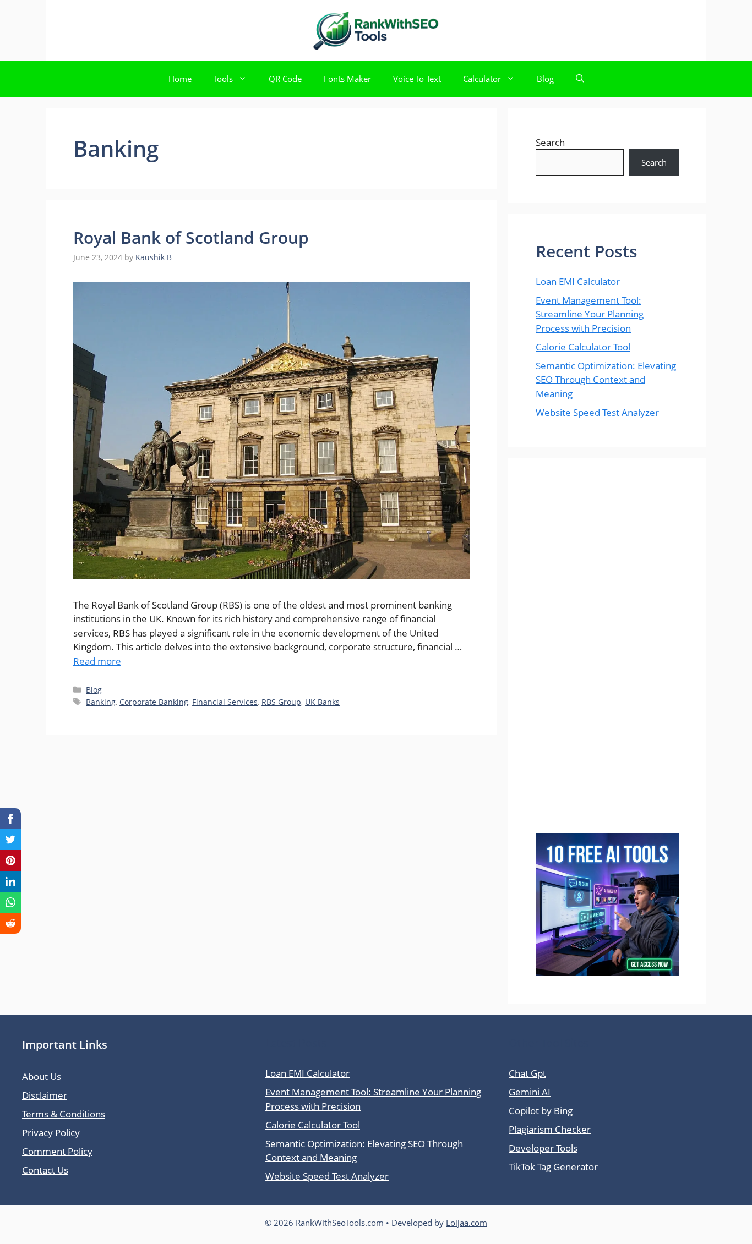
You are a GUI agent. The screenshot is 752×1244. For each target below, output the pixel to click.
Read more (97, 661)
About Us (41, 1076)
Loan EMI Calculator (578, 281)
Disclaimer (44, 1095)
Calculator (482, 78)
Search (550, 142)
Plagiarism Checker (550, 1129)
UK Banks (322, 702)
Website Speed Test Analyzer (597, 412)
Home (180, 78)
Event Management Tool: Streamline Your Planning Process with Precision (590, 314)
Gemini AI (530, 1092)
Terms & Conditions (63, 1114)
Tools (223, 78)
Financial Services (225, 702)
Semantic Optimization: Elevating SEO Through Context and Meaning (606, 379)
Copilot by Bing (541, 1110)
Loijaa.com (466, 1222)
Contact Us (45, 1170)
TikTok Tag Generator (553, 1166)
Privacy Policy (51, 1132)
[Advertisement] (607, 659)
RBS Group (281, 702)
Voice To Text (417, 78)
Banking (101, 702)
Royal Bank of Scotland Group (191, 237)
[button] (580, 79)
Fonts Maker (347, 78)
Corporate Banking (153, 702)
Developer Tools (543, 1148)
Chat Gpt (527, 1073)
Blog (545, 78)
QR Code (285, 78)
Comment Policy (57, 1151)
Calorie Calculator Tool (583, 347)
